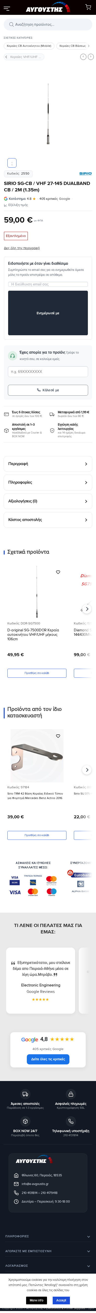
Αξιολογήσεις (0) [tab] (22, 501)
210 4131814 (29, 1193)
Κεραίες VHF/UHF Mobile (27, 57)
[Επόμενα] (88, 46)
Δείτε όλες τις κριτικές (48, 1059)
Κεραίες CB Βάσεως (73, 46)
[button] (7, 8)
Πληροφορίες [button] (17, 1236)
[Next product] (83, 57)
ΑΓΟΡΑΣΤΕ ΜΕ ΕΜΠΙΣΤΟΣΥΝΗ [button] (28, 1251)
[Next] (84, 114)
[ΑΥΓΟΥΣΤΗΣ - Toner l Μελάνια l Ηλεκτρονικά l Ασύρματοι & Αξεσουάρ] (48, 7)
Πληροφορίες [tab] (20, 482)
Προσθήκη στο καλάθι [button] (37, 673)
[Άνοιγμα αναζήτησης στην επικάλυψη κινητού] (48, 24)
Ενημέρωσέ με (48, 313)
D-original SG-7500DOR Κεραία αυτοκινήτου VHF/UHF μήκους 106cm (33, 634)
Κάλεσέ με (51, 390)
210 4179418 (49, 1193)
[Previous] (11, 114)
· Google (39, 199)
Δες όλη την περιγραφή (22, 248)
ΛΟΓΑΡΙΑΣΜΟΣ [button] (16, 1266)
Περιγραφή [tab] (18, 463)
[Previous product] (91, 57)
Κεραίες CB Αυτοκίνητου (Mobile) (29, 46)
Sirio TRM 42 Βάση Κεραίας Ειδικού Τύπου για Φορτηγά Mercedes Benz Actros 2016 (35, 796)
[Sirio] (86, 173)
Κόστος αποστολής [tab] (25, 519)
